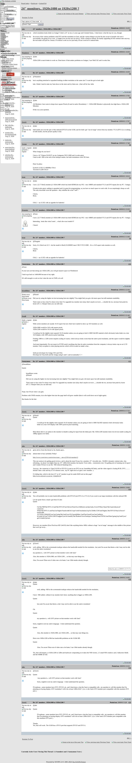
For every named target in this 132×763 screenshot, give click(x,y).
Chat (1, 12)
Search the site (4, 109)
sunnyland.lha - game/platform (10, 148)
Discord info (4, 18)
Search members (5, 111)
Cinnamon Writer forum (9, 64)
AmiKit (2, 38)
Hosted (2, 49)
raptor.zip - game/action (9, 141)
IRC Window (4, 16)
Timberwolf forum (7, 86)
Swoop (24, 144)
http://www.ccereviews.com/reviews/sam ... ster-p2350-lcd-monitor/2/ (55, 457)
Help (1, 101)
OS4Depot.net (5, 25)
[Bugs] (12, 25)
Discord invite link (6, 20)
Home (2, 3)
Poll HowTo (4, 103)
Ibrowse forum (6, 75)
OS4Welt (3, 29)
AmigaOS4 (42, 3)
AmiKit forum (6, 62)
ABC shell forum (7, 60)
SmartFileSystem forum (9, 85)
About (2, 94)
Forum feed (4, 8)
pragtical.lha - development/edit (10, 133)
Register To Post (27, 17)
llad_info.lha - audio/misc (9, 126)
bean (23, 177)
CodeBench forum (7, 66)
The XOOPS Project (79, 762)
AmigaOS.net (4, 33)
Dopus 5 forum (6, 70)
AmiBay (3, 40)
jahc (23, 29)
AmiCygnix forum (7, 59)
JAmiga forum (6, 77)
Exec (2, 46)
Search (2, 107)
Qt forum (4, 83)
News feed (3, 7)
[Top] (127, 48)
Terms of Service (5, 98)
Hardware (34, 3)
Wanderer (25, 53)
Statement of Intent (6, 96)
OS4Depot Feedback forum (10, 55)
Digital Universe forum (9, 68)
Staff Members (5, 99)
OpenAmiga (4, 27)
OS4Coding (4, 42)
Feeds (2, 5)
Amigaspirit (4, 36)
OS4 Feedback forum (8, 53)
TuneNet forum (6, 90)
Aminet (2, 34)
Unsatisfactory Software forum (11, 92)
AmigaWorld (4, 44)
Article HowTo (5, 105)
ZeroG (24, 122)
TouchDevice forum (8, 88)
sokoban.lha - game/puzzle (9, 156)
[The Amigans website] (8, 1)
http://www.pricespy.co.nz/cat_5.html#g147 (47, 476)
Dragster (25, 210)
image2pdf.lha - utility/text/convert (11, 118)
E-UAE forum (6, 72)
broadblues (26, 291)
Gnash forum (5, 73)
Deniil (24, 316)
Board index (25, 3)
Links (2, 21)
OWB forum (5, 81)
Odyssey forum (6, 79)
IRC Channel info (6, 14)
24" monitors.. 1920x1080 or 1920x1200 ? (50, 8)
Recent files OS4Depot (7, 10)
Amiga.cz (3, 47)
